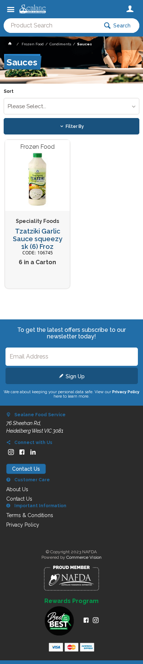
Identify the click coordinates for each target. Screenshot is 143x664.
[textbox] (51, 25)
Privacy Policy (125, 392)
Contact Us (26, 469)
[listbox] (72, 106)
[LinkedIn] (33, 452)
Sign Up (75, 376)
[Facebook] (22, 452)
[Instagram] (11, 452)
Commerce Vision (84, 557)
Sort (9, 91)
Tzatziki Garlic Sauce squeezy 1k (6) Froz (37, 239)
